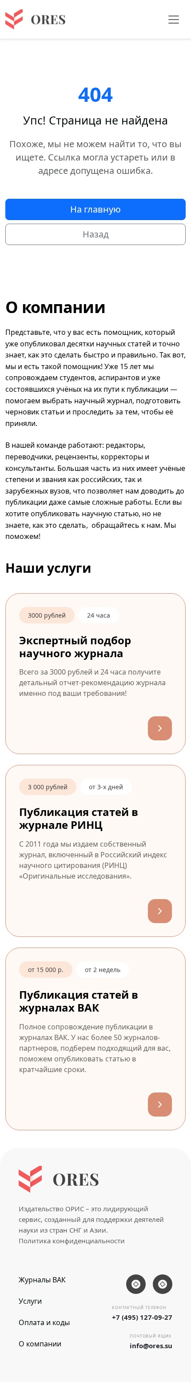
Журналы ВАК (42, 1280)
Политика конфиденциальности (72, 1240)
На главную (95, 209)
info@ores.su (151, 1345)
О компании (40, 1344)
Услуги (30, 1301)
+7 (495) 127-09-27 (142, 1317)
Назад (96, 234)
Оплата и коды (44, 1322)
